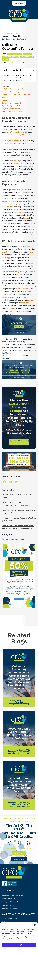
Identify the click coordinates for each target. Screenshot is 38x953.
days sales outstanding (11, 57)
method (11, 286)
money (31, 252)
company (16, 161)
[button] (35, 925)
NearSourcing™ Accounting (19, 753)
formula (8, 149)
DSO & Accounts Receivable (13, 80)
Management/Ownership (11, 36)
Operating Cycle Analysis (11, 106)
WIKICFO (19, 33)
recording (5, 257)
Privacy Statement (19, 950)
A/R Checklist (10, 308)
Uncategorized (14, 806)
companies (6, 297)
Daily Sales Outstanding (13, 141)
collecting (16, 269)
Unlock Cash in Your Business (12, 111)
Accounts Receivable (12, 143)
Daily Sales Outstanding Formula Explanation (18, 75)
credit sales (27, 54)
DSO (22, 57)
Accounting (14, 700)
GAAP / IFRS (24, 750)
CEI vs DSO (6, 100)
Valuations (25, 806)
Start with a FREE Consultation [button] (19, 441)
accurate (30, 300)
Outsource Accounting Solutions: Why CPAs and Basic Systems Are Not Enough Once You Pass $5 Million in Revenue (19, 677)
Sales (16, 169)
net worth (8, 206)
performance (25, 303)
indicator (21, 235)
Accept (19, 945)
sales (8, 129)
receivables (21, 158)
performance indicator (17, 132)
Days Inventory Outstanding (12, 103)
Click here (5, 350)
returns (4, 155)
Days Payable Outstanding (11, 109)
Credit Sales (30, 143)
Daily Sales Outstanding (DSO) (13, 89)
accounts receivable (14, 54)
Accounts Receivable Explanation (15, 78)
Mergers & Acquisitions (19, 804)
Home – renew (7, 33)
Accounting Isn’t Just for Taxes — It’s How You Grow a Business (19, 733)
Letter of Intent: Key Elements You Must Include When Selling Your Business (19, 785)
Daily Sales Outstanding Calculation (15, 92)
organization (6, 252)
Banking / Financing (21, 701)
